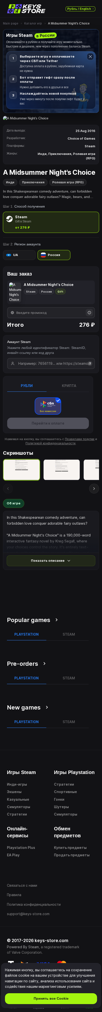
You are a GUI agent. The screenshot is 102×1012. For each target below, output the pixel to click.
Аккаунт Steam (19, 342)
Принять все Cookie (51, 998)
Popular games (28, 620)
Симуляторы (18, 807)
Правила (14, 895)
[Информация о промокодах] (89, 312)
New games (24, 707)
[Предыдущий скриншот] (8, 489)
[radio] (51, 222)
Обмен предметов (67, 832)
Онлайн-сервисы (17, 832)
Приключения (33, 182)
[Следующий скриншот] (94, 489)
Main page (10, 23)
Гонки (59, 799)
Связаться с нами (22, 885)
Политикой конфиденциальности (51, 443)
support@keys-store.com (28, 914)
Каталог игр (33, 23)
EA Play (13, 855)
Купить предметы (70, 847)
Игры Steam (21, 772)
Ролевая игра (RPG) (68, 182)
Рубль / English (79, 9)
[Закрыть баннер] (90, 56)
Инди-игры (17, 784)
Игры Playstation (74, 772)
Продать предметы (72, 855)
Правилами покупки (80, 439)
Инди (10, 182)
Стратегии (17, 814)
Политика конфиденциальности (34, 904)
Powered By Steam (23, 947)
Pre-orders (22, 663)
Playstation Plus (21, 847)
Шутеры (61, 807)
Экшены (14, 792)
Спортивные (65, 792)
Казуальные (18, 799)
